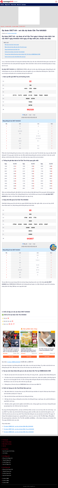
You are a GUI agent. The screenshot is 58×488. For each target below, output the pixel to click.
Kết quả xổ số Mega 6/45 (7, 458)
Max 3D (19, 4)
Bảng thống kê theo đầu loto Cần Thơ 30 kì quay (16, 47)
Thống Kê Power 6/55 (6, 471)
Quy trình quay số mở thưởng (8, 451)
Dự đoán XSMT (5, 482)
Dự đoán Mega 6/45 (6, 462)
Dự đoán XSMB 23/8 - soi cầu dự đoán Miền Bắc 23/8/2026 (18, 426)
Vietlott (2, 4)
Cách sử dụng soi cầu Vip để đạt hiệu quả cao (15, 56)
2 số (30, 115)
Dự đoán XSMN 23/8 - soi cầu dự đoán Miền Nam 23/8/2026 (19, 432)
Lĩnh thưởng (4, 453)
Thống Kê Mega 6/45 (6, 460)
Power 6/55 (13, 4)
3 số (34, 115)
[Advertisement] (29, 16)
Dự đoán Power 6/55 (6, 473)
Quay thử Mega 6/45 (6, 464)
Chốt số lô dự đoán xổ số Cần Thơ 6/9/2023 (14, 51)
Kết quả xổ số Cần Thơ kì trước (12, 44)
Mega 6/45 (7, 4)
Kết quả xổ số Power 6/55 (7, 469)
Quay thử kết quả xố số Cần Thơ (12, 49)
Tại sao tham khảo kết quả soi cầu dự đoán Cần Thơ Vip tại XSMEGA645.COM (22, 54)
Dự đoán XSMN (5, 480)
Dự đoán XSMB (5, 478)
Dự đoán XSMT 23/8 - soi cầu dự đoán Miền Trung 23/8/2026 (19, 429)
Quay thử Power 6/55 (6, 475)
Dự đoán (24, 4)
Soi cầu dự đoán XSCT (12, 33)
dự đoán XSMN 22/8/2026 (13, 362)
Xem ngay (11, 356)
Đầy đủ (25, 115)
